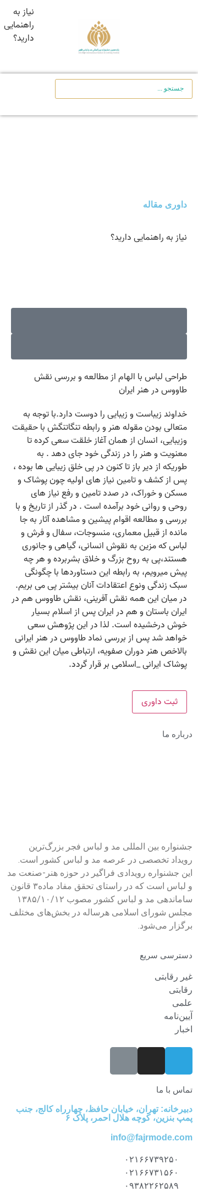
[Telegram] (179, 1061)
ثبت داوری (159, 702)
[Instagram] (151, 1061)
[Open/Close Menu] (173, 37)
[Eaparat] (124, 1061)
